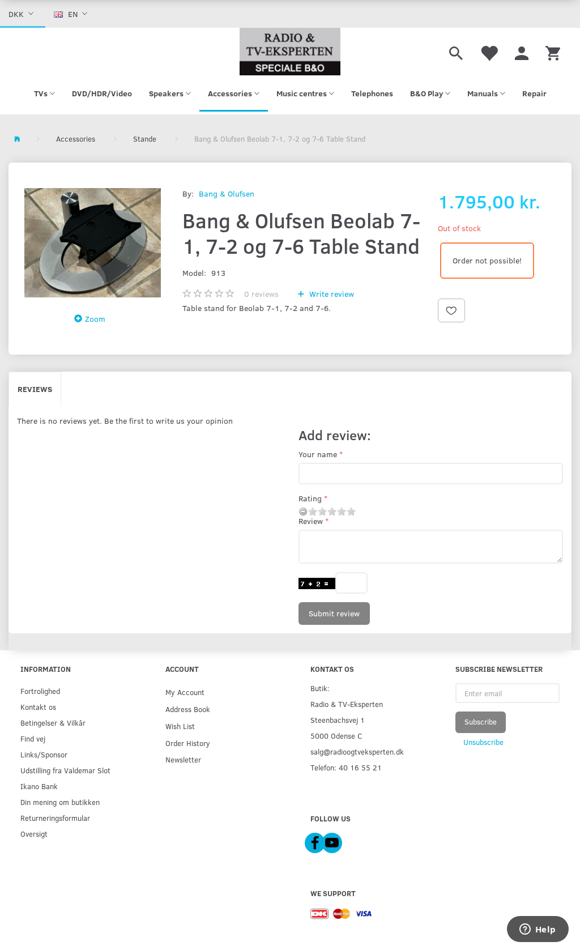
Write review (330, 293)
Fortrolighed (40, 691)
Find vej (32, 738)
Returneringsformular (55, 818)
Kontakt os (38, 707)
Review (310, 521)
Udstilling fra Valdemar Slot (65, 770)
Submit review (334, 613)
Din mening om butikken (60, 802)
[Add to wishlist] (451, 310)
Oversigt (34, 833)
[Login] (521, 51)
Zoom (95, 318)
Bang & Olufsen (226, 193)
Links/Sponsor (43, 754)
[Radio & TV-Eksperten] (290, 51)
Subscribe (480, 722)
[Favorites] (488, 51)
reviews (261, 293)
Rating (310, 498)
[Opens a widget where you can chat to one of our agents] (537, 930)
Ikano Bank (39, 786)
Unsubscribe (483, 742)
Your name (317, 454)
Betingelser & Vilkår (53, 722)
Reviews (35, 389)
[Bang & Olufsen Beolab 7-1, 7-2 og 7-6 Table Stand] (92, 242)
